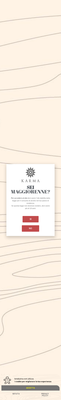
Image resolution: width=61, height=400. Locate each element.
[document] (30, 200)
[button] (30, 388)
